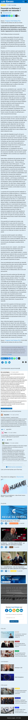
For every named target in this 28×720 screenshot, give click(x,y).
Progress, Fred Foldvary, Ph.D (12, 21)
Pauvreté (9, 12)
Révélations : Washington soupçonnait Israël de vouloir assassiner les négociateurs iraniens (21, 702)
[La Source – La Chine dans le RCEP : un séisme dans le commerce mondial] (14, 535)
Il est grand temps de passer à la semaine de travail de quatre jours (21, 692)
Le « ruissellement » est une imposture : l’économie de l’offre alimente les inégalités (14, 567)
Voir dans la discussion (6, 408)
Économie (3, 5)
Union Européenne (19, 677)
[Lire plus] (10, 354)
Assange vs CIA (18, 667)
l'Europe (17, 707)
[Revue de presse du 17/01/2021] (14, 512)
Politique (17, 641)
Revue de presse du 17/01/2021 (10, 521)
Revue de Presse (14, 523)
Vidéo (11, 547)
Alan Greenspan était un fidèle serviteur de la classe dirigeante (20, 645)
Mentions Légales (11, 718)
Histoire (17, 650)
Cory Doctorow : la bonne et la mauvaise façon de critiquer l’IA (20, 636)
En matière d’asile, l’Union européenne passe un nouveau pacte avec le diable (21, 711)
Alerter (9, 429)
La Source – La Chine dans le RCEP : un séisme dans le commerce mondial (13, 544)
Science (17, 631)
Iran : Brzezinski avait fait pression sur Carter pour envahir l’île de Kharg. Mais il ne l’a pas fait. (21, 655)
